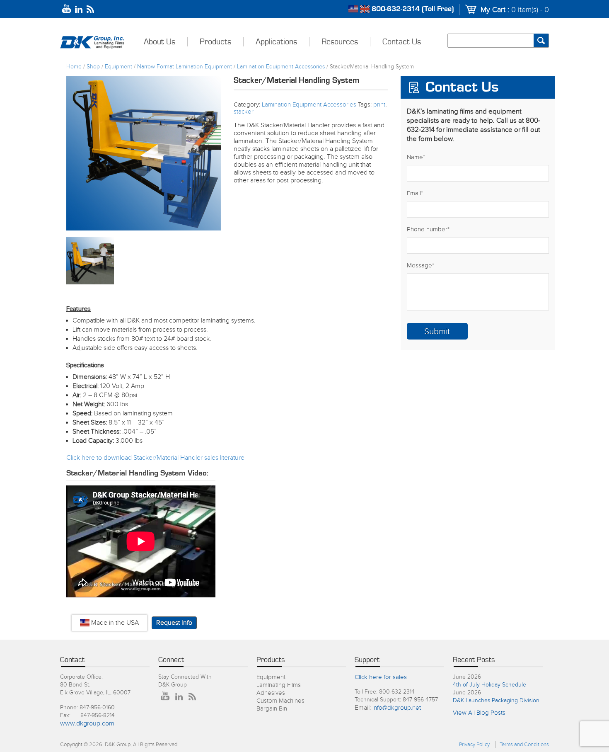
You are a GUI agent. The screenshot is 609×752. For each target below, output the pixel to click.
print (379, 104)
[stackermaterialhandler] (143, 153)
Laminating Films (278, 685)
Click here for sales (381, 677)
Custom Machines (280, 700)
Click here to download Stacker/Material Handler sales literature (155, 458)
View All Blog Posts (479, 712)
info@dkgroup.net (396, 707)
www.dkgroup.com (87, 724)
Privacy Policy (474, 744)
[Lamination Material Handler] (90, 261)
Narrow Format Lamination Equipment (184, 66)
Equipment (118, 66)
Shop (93, 66)
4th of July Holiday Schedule (489, 685)
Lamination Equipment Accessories (281, 66)
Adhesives (270, 692)
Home (74, 66)
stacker (244, 111)
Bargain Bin (271, 708)
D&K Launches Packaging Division (496, 700)
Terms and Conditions (524, 744)
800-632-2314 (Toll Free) (413, 9)
